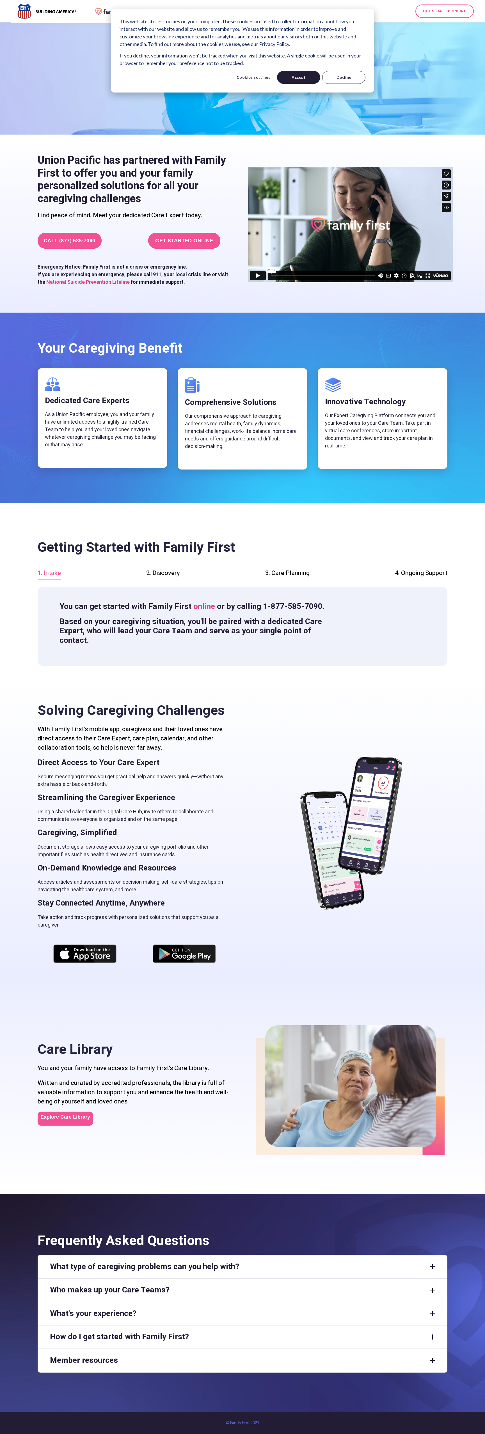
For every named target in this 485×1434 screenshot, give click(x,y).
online (204, 606)
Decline (344, 77)
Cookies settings (254, 77)
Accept (299, 77)
